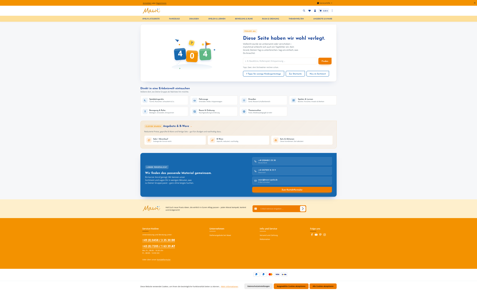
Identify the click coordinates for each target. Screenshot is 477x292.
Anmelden (147, 3)
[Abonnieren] (303, 208)
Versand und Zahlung (269, 235)
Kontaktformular (164, 259)
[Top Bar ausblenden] (475, 3)
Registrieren (161, 3)
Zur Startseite (295, 73)
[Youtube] (316, 235)
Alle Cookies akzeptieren (323, 286)
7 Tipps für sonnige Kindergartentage (263, 73)
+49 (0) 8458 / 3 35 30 (158, 240)
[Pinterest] (320, 235)
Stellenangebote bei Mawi (220, 235)
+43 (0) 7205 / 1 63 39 (158, 246)
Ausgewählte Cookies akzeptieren (291, 286)
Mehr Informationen (229, 286)
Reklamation (265, 239)
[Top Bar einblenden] (332, 10)
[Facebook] (312, 235)
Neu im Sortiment (318, 73)
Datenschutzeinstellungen (258, 286)
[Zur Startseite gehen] (151, 11)
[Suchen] (304, 10)
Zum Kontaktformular (292, 189)
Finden (325, 61)
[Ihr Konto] (315, 10)
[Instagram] (324, 235)
